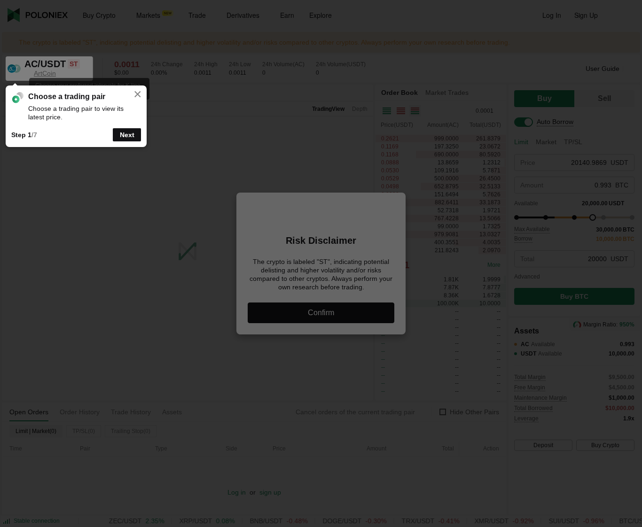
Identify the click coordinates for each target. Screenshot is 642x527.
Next (127, 135)
